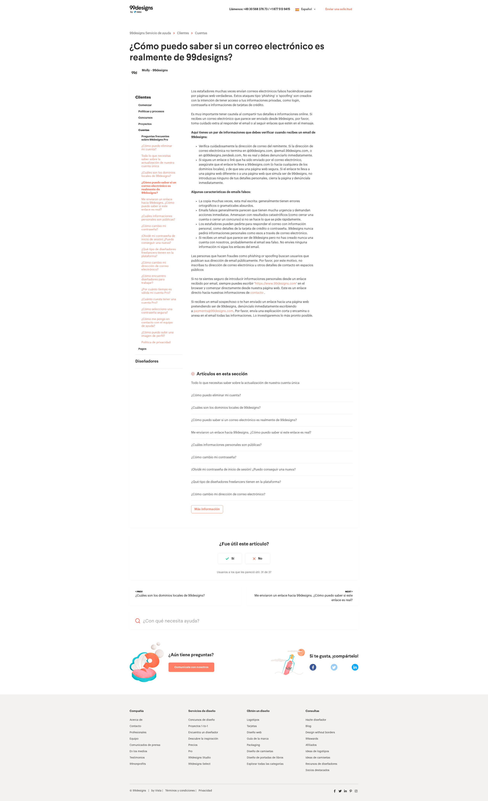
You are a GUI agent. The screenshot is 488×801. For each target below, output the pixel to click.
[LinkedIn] (355, 667)
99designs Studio (199, 757)
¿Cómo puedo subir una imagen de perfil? (157, 334)
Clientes (183, 33)
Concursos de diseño (201, 720)
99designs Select (199, 764)
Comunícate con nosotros (191, 667)
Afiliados (311, 745)
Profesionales (138, 732)
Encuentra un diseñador (203, 732)
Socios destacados (317, 770)
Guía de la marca (258, 738)
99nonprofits (138, 764)
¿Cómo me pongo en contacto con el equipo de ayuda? (157, 322)
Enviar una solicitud (338, 9)
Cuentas (201, 33)
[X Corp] (334, 667)
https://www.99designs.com (275, 283)
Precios (192, 745)
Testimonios (137, 757)
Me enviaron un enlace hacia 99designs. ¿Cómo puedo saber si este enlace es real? (157, 204)
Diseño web (254, 732)
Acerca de (136, 720)
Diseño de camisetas (260, 751)
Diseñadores (146, 361)
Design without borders (320, 732)
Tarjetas (252, 726)
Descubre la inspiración (203, 738)
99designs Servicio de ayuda (150, 33)
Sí (232, 558)
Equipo (134, 738)
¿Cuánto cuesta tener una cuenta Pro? (158, 301)
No (260, 558)
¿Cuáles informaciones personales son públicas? (158, 218)
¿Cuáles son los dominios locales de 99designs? (158, 174)
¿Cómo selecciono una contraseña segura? (156, 311)
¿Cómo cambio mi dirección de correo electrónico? (155, 266)
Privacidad (205, 790)
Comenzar (145, 105)
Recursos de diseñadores (321, 764)
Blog (308, 726)
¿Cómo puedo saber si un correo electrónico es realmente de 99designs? (158, 187)
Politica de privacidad (155, 342)
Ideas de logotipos (317, 751)
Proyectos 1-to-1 (198, 726)
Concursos (145, 117)
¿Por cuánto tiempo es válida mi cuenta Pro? (156, 291)
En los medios (138, 751)
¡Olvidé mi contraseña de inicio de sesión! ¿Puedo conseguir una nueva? (158, 239)
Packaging (253, 745)
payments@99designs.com (213, 311)
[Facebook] (313, 667)
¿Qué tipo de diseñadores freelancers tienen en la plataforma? (158, 253)
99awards (312, 738)
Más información (207, 509)
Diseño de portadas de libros (265, 757)
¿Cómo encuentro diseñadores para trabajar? (153, 279)
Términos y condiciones (180, 790)
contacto (256, 292)
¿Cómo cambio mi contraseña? (153, 228)
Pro (190, 751)
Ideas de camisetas (318, 757)
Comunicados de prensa (145, 745)
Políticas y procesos (151, 111)
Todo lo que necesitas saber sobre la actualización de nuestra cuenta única (157, 161)
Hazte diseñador (316, 720)
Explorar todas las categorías (265, 764)
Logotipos (253, 720)
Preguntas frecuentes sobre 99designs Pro (155, 138)
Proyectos (145, 124)
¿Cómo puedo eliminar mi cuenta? (156, 148)
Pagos (142, 348)
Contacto (135, 726)
